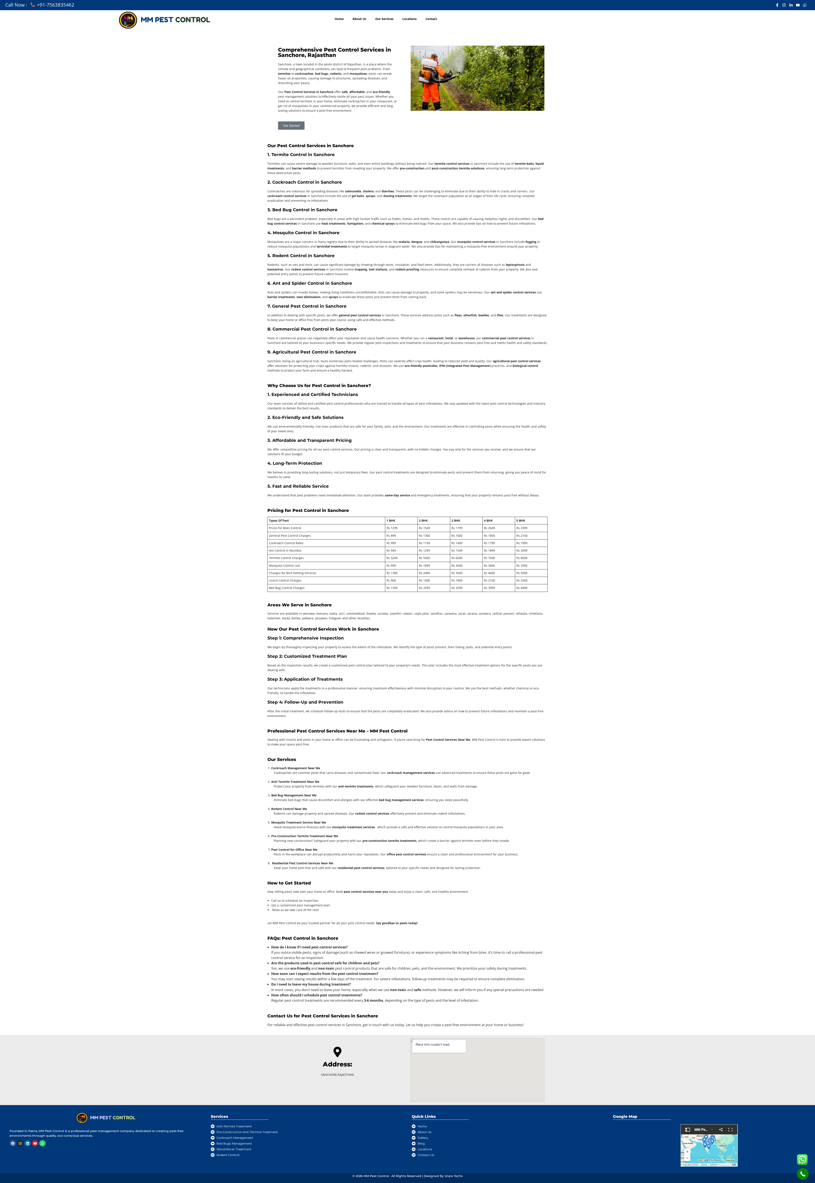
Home (339, 19)
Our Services (384, 19)
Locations (409, 19)
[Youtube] (35, 1143)
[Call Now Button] (803, 1174)
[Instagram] (20, 1143)
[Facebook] (13, 1143)
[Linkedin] (27, 1143)
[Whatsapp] (42, 1143)
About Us (359, 19)
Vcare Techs (454, 1176)
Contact (431, 19)
